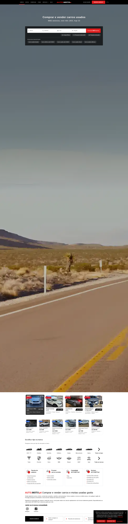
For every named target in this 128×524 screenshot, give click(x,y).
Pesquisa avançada (94, 35)
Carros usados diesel (77, 42)
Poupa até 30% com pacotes (34, 483)
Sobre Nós (69, 477)
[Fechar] (125, 512)
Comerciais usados (51, 479)
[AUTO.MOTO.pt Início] (64, 2)
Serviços (45, 2)
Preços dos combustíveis (93, 483)
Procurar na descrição (80, 35)
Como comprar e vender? (53, 518)
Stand (39, 2)
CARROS (22, 2)
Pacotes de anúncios (74, 518)
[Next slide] (101, 402)
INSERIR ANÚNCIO (98, 2)
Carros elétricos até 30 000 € (48, 42)
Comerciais (33, 2)
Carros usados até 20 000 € (63, 42)
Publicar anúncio (31, 479)
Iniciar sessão (86, 2)
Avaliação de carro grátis (93, 477)
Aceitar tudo (101, 521)
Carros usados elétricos (90, 42)
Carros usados (50, 475)
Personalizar (120, 521)
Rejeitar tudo (111, 521)
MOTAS (27, 2)
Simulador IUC (90, 481)
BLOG (51, 2)
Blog (68, 476)
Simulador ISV (90, 479)
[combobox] (35, 31)
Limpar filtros (67, 35)
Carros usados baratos (33, 42)
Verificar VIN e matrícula (92, 475)
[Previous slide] (27, 402)
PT (107, 2)
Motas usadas (50, 477)
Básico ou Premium (31, 481)
